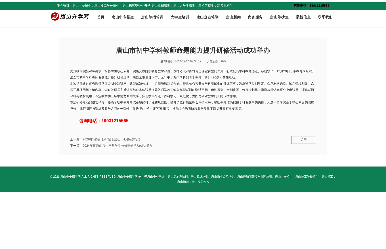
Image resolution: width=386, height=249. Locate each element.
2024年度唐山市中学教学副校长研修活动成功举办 (117, 145)
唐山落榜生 (279, 17)
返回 (303, 140)
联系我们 (325, 17)
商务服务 (255, 17)
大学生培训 (180, 17)
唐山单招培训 (152, 17)
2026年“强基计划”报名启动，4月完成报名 (112, 139)
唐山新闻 (233, 17)
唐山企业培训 (208, 17)
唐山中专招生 (123, 17)
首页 (101, 17)
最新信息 (303, 17)
